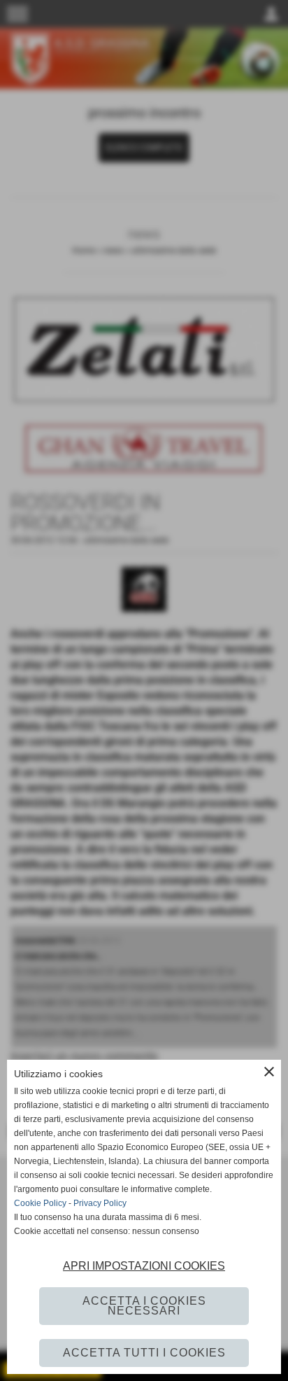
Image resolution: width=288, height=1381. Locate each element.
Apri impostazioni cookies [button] (144, 1266)
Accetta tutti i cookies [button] (144, 1353)
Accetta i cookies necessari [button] (144, 1306)
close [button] (269, 1071)
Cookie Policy (40, 1203)
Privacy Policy (100, 1203)
